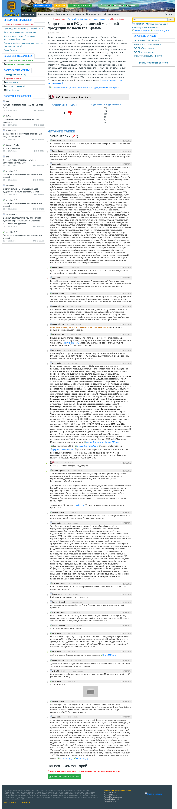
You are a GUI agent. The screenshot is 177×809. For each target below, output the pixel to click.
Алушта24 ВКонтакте (111, 795)
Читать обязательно (12, 148)
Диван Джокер (10, 50)
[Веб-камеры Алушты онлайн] (160, 30)
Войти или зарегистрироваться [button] (65, 777)
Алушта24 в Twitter (110, 801)
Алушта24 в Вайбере (111, 793)
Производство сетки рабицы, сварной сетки (23, 28)
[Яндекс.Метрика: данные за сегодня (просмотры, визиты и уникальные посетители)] (153, 794)
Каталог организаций (15, 86)
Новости (29, 14)
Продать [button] (61, 5)
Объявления (94, 14)
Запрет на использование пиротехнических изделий (22, 175)
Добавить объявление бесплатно (18, 24)
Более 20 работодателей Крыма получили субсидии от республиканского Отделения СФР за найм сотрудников (22, 221)
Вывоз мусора (146, 40)
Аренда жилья (47, 14)
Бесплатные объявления (18, 20)
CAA (58, 97)
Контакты (26, 802)
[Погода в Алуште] (141, 30)
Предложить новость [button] (81, 5)
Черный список (76, 14)
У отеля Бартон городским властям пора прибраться (21, 120)
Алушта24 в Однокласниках (113, 797)
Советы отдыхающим (17, 70)
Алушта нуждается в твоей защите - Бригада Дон (23, 106)
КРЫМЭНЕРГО (147, 44)
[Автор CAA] (51, 97)
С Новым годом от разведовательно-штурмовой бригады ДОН (19, 161)
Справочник (112, 14)
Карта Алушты (12, 90)
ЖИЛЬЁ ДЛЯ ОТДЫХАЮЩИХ (18, 56)
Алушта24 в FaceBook (111, 799)
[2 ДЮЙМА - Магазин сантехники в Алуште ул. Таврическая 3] (153, 25)
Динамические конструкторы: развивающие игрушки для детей (22, 135)
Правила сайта (10, 802)
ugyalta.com (79, 505)
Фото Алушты (12, 82)
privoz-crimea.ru (71, 342)
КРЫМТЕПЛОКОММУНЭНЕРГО (148, 56)
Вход (170, 14)
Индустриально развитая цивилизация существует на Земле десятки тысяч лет (21, 190)
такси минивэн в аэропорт (91, 52)
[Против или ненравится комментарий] (48, 143)
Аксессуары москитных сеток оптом (20, 32)
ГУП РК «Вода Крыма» (144, 48)
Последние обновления (17, 96)
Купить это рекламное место (153, 63)
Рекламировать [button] (43, 5)
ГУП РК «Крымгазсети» (144, 52)
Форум (61, 14)
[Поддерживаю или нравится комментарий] (48, 139)
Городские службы (145, 36)
